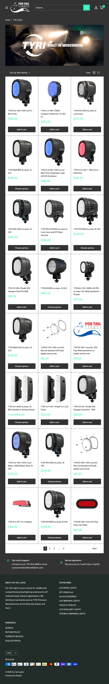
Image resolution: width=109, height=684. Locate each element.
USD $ (9, 653)
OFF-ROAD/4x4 (66, 592)
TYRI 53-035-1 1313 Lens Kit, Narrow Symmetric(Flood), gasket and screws (86, 465)
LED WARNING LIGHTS (69, 600)
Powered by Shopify (13, 675)
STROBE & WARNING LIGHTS (72, 613)
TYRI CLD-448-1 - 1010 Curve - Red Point (86, 171)
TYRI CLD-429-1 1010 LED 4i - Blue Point (20, 112)
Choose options (21, 188)
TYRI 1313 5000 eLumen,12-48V (87, 229)
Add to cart (22, 129)
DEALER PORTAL (13, 640)
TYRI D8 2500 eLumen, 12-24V (54, 288)
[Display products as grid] (94, 72)
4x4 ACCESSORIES (67, 596)
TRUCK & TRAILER (67, 605)
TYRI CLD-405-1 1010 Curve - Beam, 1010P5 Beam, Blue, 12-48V (20, 465)
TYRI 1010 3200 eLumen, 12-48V (53, 464)
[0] (101, 7)
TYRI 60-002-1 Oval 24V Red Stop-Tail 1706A (86, 523)
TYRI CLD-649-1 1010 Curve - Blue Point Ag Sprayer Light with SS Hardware (53, 173)
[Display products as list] (98, 72)
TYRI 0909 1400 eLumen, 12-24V (20, 349)
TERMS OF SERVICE (14, 636)
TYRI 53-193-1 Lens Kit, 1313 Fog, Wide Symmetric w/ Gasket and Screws (85, 350)
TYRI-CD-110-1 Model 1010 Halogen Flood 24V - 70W (84, 408)
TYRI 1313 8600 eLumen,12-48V (54, 522)
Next (95, 548)
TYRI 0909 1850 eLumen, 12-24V (20, 171)
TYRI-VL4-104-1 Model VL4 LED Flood (54, 408)
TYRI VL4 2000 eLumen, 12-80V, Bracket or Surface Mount (21, 408)
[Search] (86, 7)
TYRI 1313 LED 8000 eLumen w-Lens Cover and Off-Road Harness (54, 232)
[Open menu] (6, 8)
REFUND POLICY (12, 632)
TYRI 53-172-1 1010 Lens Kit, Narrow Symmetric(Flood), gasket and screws (53, 350)
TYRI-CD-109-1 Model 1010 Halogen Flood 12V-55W (19, 289)
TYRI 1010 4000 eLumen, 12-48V (20, 230)
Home (7, 20)
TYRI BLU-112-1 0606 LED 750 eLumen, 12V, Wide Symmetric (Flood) (87, 291)
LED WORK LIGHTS (67, 587)
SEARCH (9, 627)
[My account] (96, 7)
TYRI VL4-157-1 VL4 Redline (20, 522)
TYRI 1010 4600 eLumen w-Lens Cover (85, 112)
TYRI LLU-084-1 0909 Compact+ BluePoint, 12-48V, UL (53, 113)
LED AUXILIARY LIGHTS (70, 609)
